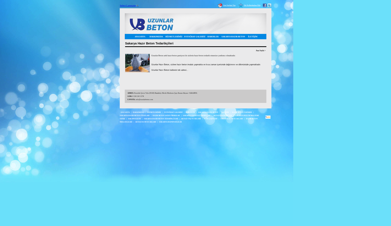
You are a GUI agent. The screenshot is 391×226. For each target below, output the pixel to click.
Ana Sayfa (260, 50)
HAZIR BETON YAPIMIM (242, 112)
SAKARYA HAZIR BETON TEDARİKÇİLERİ (161, 119)
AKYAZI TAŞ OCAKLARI (191, 119)
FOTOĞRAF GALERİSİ (194, 36)
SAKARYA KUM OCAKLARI (231, 119)
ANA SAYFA (140, 36)
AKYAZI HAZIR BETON (222, 115)
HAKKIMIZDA (156, 36)
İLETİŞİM (252, 36)
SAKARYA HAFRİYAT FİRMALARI (196, 115)
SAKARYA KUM (134, 119)
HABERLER (213, 36)
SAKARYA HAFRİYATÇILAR (170, 122)
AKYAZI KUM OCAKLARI (145, 122)
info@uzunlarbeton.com (144, 99)
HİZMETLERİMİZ (174, 36)
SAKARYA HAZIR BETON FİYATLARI (135, 115)
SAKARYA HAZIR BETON (233, 36)
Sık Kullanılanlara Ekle (252, 5)
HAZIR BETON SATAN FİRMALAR (166, 115)
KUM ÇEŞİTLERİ (210, 119)
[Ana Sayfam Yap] (220, 5)
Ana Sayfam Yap (229, 5)
